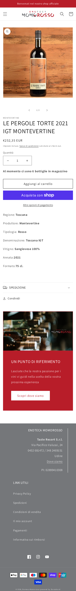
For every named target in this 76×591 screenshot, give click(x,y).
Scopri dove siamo (30, 396)
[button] (5, 14)
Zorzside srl (55, 589)
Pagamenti (20, 530)
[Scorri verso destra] (47, 110)
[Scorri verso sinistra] (29, 110)
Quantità (8, 152)
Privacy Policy (22, 493)
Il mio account (22, 521)
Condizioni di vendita (27, 512)
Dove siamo (55, 461)
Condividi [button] (14, 298)
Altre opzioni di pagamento (38, 204)
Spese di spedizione (29, 146)
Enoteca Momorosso (31, 589)
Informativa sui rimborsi (29, 539)
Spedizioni (20, 503)
